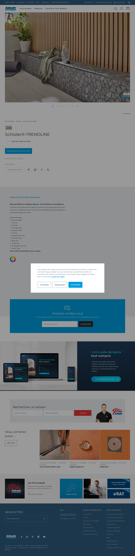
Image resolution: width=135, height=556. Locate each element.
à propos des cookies (58, 277)
